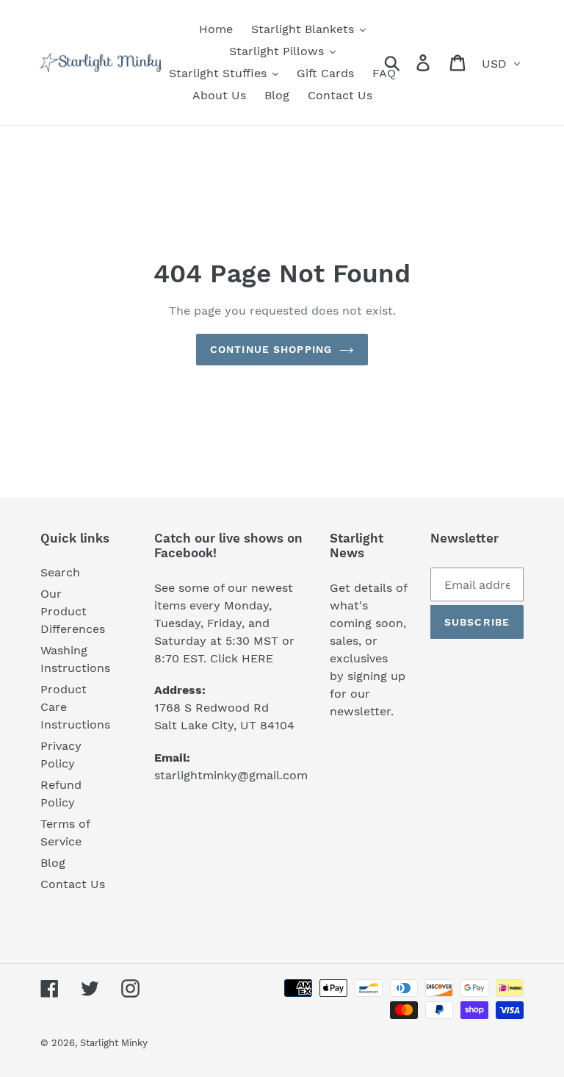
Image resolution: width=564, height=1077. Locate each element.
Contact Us (72, 884)
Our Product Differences (72, 611)
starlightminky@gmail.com (231, 775)
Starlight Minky (114, 1042)
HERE (257, 658)
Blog (52, 863)
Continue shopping (271, 349)
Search (60, 572)
